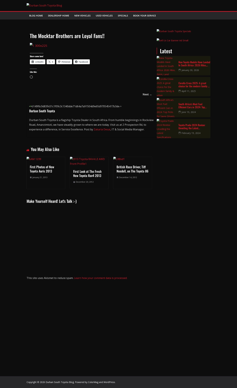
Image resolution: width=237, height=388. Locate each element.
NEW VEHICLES (82, 15)
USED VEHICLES (104, 15)
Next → (147, 94)
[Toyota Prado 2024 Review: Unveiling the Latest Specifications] (166, 128)
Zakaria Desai (102, 129)
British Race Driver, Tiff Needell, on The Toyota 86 (132, 168)
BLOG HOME (36, 15)
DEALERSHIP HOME (58, 15)
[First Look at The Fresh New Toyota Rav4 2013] (89, 159)
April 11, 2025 (189, 91)
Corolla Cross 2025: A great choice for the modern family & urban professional (193, 85)
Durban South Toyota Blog (60, 382)
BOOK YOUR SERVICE (144, 15)
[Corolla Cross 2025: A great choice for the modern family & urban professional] (166, 86)
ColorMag (93, 382)
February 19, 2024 (191, 133)
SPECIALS (123, 15)
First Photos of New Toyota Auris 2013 (42, 168)
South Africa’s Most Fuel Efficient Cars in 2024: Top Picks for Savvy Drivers (191, 106)
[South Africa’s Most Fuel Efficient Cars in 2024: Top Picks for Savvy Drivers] (166, 107)
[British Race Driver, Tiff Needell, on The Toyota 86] (119, 159)
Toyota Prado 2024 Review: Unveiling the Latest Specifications (191, 127)
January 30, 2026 (190, 70)
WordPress (109, 382)
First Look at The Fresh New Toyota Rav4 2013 (87, 173)
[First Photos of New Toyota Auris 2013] (34, 159)
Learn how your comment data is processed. (100, 278)
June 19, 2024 (189, 112)
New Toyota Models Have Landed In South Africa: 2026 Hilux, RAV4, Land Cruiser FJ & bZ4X (194, 64)
